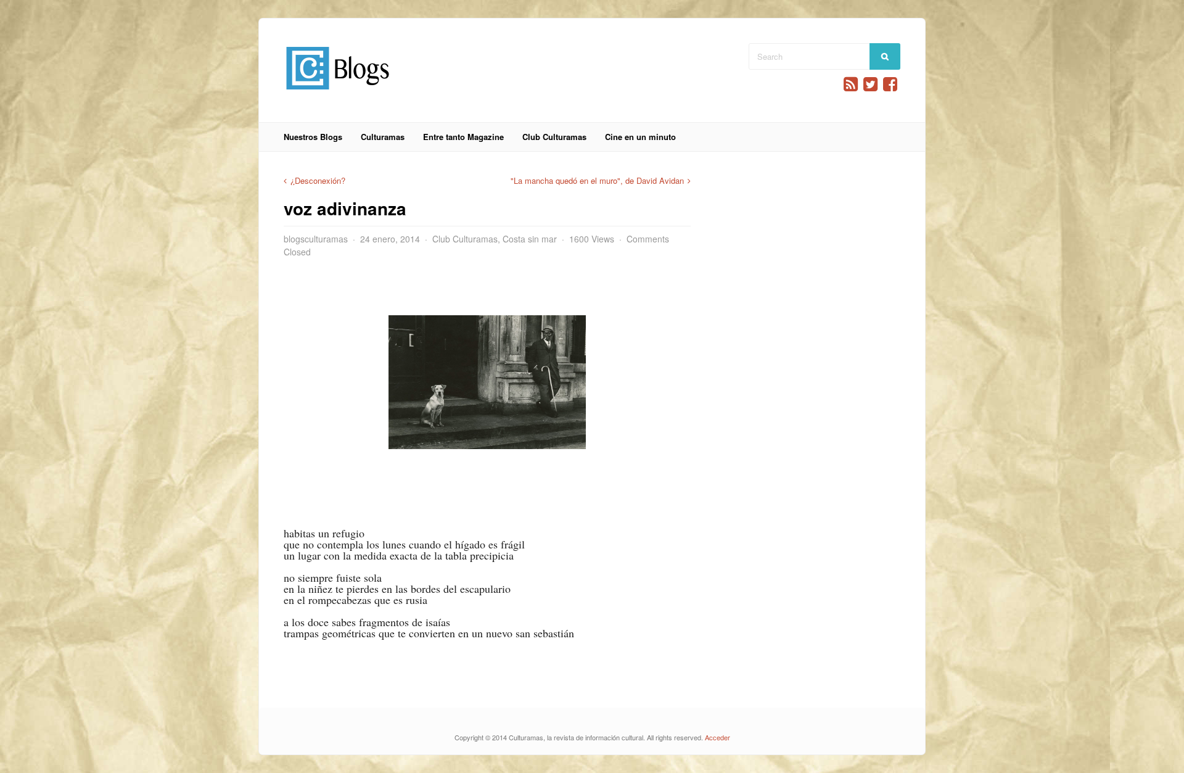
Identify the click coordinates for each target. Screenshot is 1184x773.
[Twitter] (870, 84)
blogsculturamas (316, 239)
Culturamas (383, 137)
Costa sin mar (530, 239)
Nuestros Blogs (313, 137)
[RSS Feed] (851, 84)
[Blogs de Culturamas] (338, 94)
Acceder (717, 737)
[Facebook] (890, 84)
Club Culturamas (554, 137)
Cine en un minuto (640, 137)
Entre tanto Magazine (463, 137)
